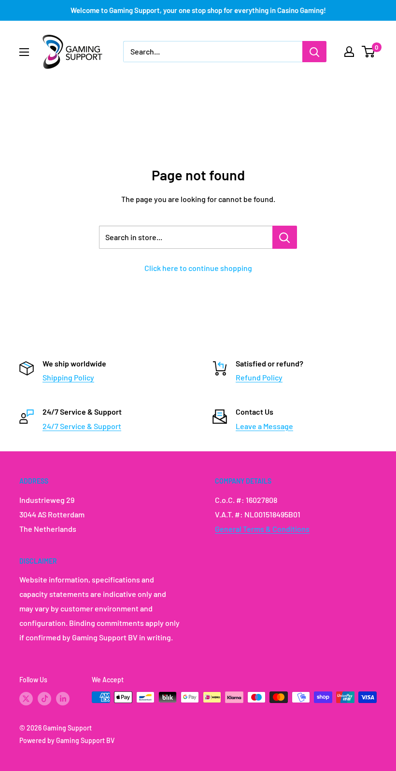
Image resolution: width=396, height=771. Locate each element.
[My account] (349, 51)
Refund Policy (259, 377)
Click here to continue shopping (198, 267)
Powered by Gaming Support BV (66, 740)
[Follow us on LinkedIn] (63, 698)
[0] (369, 51)
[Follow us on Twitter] (26, 698)
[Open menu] (24, 52)
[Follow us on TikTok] (44, 698)
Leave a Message (264, 426)
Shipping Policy (68, 377)
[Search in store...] (284, 237)
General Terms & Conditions (262, 528)
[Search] (314, 51)
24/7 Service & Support (81, 426)
